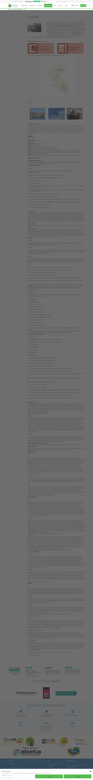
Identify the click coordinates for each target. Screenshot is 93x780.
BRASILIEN (10, 9)
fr (68, 1)
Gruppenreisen (32, 5)
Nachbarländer (48, 5)
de (64, 1)
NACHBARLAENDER (18, 9)
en (66, 1)
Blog (66, 5)
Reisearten (39, 5)
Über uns (60, 5)
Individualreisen (24, 5)
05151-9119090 (19, 1)
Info (54, 5)
